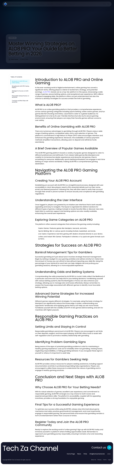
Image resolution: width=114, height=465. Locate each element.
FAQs (85, 454)
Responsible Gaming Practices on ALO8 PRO (20, 96)
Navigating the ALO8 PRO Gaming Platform (20, 86)
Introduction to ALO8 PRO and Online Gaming (19, 82)
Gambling (12, 37)
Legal (109, 459)
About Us (93, 459)
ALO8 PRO (46, 92)
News (79, 454)
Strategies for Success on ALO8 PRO (20, 91)
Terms (104, 459)
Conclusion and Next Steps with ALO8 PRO (20, 101)
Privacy (99, 459)
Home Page (71, 454)
